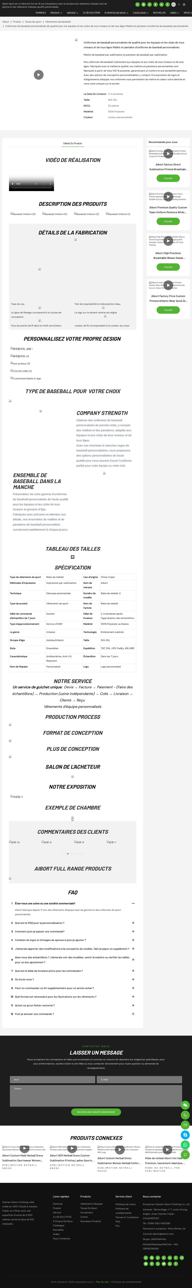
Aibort (5, 21)
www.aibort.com (84, 1281)
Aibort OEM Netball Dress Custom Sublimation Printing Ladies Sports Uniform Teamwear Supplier (71, 1158)
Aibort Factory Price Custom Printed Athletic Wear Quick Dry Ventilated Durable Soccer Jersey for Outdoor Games (168, 298)
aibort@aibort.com (163, 1233)
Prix (118, 1225)
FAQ (118, 1221)
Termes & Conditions (127, 1217)
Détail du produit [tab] (72, 143)
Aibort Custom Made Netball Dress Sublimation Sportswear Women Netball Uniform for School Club (22, 1158)
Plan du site (102, 1281)
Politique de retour (126, 1204)
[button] (191, 13)
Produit (17, 21)
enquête (168, 178)
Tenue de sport (33, 21)
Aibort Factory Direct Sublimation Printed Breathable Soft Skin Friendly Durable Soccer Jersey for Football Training (168, 167)
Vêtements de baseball (58, 21)
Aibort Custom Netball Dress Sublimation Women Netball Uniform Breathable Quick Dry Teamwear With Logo (119, 1160)
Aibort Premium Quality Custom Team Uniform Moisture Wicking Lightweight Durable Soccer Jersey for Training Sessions (168, 210)
